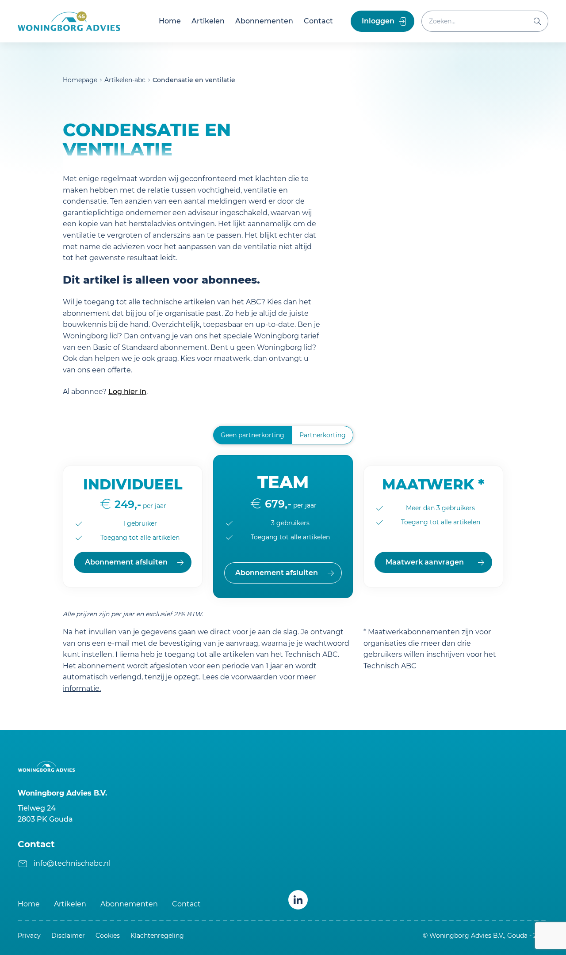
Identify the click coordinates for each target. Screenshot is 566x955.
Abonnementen (264, 21)
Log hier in (127, 391)
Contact (318, 21)
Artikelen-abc (124, 80)
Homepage (80, 80)
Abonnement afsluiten (126, 562)
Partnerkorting (322, 435)
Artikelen (208, 21)
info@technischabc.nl (72, 863)
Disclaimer (68, 936)
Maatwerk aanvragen (425, 562)
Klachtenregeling (157, 936)
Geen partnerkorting (252, 435)
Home (170, 21)
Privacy (29, 936)
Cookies (108, 936)
